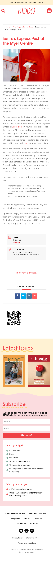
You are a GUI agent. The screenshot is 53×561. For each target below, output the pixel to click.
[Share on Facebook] (17, 296)
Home (8, 27)
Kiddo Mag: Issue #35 (18, 2)
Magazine (15, 518)
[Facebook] (21, 531)
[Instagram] (26, 531)
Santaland (17, 127)
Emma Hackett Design (26, 552)
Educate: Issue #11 (37, 2)
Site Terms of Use (32, 538)
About (26, 518)
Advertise (37, 518)
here (26, 143)
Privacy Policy (17, 538)
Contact (34, 523)
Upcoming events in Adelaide (23, 27)
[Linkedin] (29, 296)
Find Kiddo (21, 523)
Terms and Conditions (27, 543)
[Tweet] (23, 296)
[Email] (34, 296)
